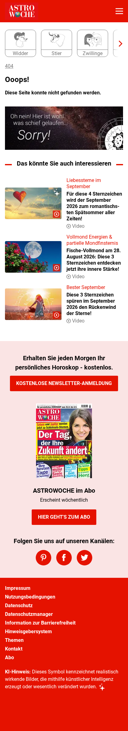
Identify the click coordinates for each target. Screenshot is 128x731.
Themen (14, 640)
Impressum (17, 588)
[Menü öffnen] (119, 11)
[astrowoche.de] (21, 11)
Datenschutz (19, 605)
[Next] (117, 44)
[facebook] (64, 557)
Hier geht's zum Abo (64, 517)
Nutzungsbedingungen (30, 597)
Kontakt (13, 649)
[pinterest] (43, 557)
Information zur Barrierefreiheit (40, 623)
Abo (9, 657)
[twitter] (84, 557)
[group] (61, 44)
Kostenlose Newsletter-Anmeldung (64, 383)
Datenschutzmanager (29, 614)
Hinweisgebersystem (28, 631)
